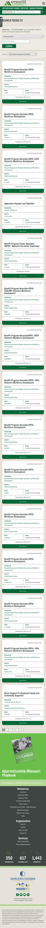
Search (9, 46)
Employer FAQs (23, 798)
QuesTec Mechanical (10, 210)
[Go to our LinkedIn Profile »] (28, 894)
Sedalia (6, 493)
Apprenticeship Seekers (11, 8)
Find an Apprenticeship (23, 844)
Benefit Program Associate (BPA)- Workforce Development (19, 70)
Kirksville (7, 714)
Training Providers (36, 8)
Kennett (6, 448)
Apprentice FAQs (23, 795)
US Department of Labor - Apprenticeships (23, 807)
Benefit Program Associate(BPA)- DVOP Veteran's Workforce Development (21, 336)
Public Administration (10, 86)
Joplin (6, 93)
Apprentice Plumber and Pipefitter (19, 203)
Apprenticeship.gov (23, 810)
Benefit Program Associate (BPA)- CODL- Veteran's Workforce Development (22, 381)
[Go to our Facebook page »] (17, 894)
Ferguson (7, 537)
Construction (8, 216)
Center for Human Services (12, 702)
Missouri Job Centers (23, 813)
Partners (23, 827)
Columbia (7, 222)
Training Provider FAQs (23, 801)
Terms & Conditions (19, 900)
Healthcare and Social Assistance (14, 708)
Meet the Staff (23, 830)
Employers (24, 8)
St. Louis (6, 182)
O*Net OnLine (23, 804)
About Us (23, 824)
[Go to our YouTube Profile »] (24, 894)
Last (21, 730)
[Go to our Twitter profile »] (21, 894)
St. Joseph (7, 627)
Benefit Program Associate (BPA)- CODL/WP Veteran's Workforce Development (19, 291)
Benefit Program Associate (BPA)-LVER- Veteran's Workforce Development (21, 160)
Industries (23, 792)
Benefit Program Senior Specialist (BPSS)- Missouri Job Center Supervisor (22, 245)
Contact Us (23, 833)
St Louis (6, 137)
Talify (23, 816)
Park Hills (7, 314)
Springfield (7, 359)
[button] (43, 3)
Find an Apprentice (23, 841)
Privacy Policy (28, 900)
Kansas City (8, 582)
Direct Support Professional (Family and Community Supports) (21, 694)
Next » (15, 730)
